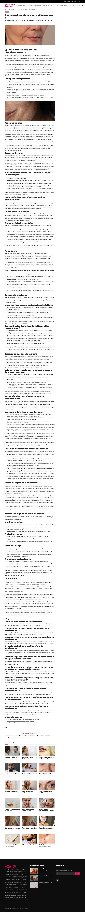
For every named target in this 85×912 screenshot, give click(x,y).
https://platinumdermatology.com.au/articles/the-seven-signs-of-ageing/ (23, 719)
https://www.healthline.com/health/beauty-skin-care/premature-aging (22, 722)
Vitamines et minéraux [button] (74, 5)
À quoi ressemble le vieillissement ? (27, 792)
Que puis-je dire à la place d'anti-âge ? (29, 758)
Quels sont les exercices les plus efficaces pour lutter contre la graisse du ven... (17, 736)
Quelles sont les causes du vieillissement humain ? (29, 774)
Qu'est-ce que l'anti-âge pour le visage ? (11, 845)
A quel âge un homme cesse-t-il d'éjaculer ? (45, 869)
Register (69, 1)
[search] (82, 5)
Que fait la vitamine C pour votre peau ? (12, 810)
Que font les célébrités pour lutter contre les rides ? (46, 775)
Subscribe (77, 873)
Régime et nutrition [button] (47, 5)
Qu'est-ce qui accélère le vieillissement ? (12, 774)
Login (65, 1)
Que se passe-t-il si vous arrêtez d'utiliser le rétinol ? (12, 828)
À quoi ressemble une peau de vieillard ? (28, 810)
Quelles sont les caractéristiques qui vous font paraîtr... (46, 811)
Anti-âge (17, 9)
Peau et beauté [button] (63, 5)
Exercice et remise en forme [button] (34, 5)
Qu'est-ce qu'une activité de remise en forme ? (41, 736)
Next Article (32, 733)
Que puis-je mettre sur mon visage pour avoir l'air (12, 758)
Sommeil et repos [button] (21, 5)
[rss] (57, 880)
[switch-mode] (79, 1)
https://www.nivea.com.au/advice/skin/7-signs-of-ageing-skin (20, 721)
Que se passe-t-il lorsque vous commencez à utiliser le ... (29, 828)
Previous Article (25, 733)
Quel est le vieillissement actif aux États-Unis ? (46, 845)
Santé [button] (56, 5)
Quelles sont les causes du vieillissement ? (46, 758)
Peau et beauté (11, 9)
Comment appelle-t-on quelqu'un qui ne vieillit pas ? (12, 793)
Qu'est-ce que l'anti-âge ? (29, 844)
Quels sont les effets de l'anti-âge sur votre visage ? (46, 793)
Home (6, 9)
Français (74, 1)
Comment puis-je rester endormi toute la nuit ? (46, 876)
